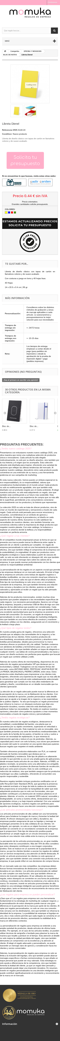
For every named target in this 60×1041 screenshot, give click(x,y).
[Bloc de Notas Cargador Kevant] (14, 411)
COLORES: (10, 209)
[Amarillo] (6, 212)
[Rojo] (12, 212)
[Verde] (15, 212)
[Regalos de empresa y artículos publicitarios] (30, 14)
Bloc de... (6, 426)
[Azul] (9, 212)
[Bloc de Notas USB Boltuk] (42, 411)
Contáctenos (52, 2)
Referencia (7, 130)
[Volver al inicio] (5, 51)
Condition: (7, 134)
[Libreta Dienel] (17, 111)
